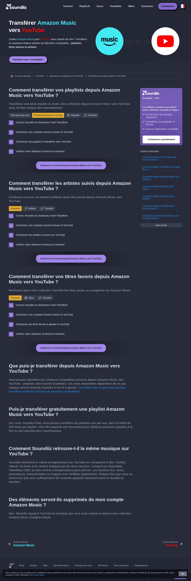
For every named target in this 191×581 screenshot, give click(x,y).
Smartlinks (115, 6)
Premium (15, 208)
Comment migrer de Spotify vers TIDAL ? (158, 187)
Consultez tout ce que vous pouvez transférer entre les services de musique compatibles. (67, 389)
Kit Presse (103, 565)
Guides (33, 565)
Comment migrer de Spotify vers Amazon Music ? (158, 207)
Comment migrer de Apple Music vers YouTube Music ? (160, 217)
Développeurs (141, 565)
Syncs (100, 6)
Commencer (167, 6)
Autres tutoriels (161, 225)
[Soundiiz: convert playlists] (11, 565)
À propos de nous (83, 565)
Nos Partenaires (61, 565)
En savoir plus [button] (37, 575)
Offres (131, 6)
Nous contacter (121, 565)
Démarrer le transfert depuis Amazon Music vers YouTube (71, 165)
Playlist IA (84, 6)
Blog (21, 565)
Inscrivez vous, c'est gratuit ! (28, 59)
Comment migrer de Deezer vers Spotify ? (158, 197)
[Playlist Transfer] (16, 6)
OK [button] (182, 574)
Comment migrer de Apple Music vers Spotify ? (160, 177)
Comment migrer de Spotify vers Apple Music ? (161, 168)
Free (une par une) (20, 115)
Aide (45, 565)
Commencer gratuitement (161, 139)
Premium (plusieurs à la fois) (48, 115)
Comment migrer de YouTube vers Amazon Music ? (159, 158)
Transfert (68, 6)
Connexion (147, 6)
